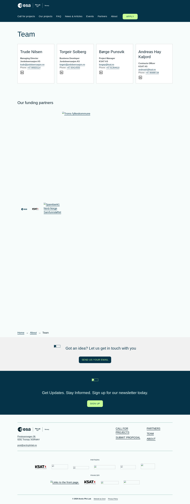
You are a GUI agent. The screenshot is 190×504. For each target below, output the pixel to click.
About (151, 438)
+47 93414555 (73, 68)
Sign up (95, 403)
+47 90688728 (152, 73)
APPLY (130, 16)
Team (150, 433)
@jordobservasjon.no (75, 64)
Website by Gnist (99, 499)
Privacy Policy (113, 499)
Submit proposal (128, 437)
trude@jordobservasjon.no (32, 64)
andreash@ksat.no (147, 69)
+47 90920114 (33, 68)
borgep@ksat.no (106, 64)
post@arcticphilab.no (27, 445)
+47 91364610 (112, 68)
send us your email (95, 359)
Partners (153, 428)
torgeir (62, 64)
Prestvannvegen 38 (26, 436)
